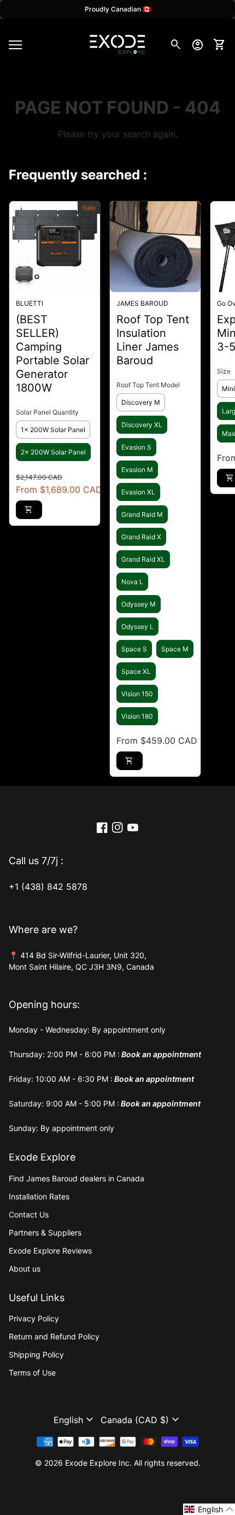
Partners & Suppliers (45, 1232)
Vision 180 (137, 716)
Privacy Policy (34, 1318)
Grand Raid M (142, 514)
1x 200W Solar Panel (53, 430)
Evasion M (137, 469)
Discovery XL (141, 425)
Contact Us (29, 1214)
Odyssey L (137, 626)
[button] (75, 1419)
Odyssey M (138, 604)
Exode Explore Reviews (50, 1250)
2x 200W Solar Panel (53, 452)
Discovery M (140, 402)
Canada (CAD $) (141, 1419)
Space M (175, 649)
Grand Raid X (141, 537)
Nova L (132, 582)
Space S (134, 649)
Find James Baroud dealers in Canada (76, 1178)
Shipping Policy (36, 1354)
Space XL (136, 671)
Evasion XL (138, 492)
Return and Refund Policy (54, 1336)
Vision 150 (137, 694)
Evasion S (136, 447)
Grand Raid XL (143, 559)
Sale (89, 207)
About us (24, 1268)
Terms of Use (32, 1372)
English (75, 1419)
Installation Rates (39, 1196)
